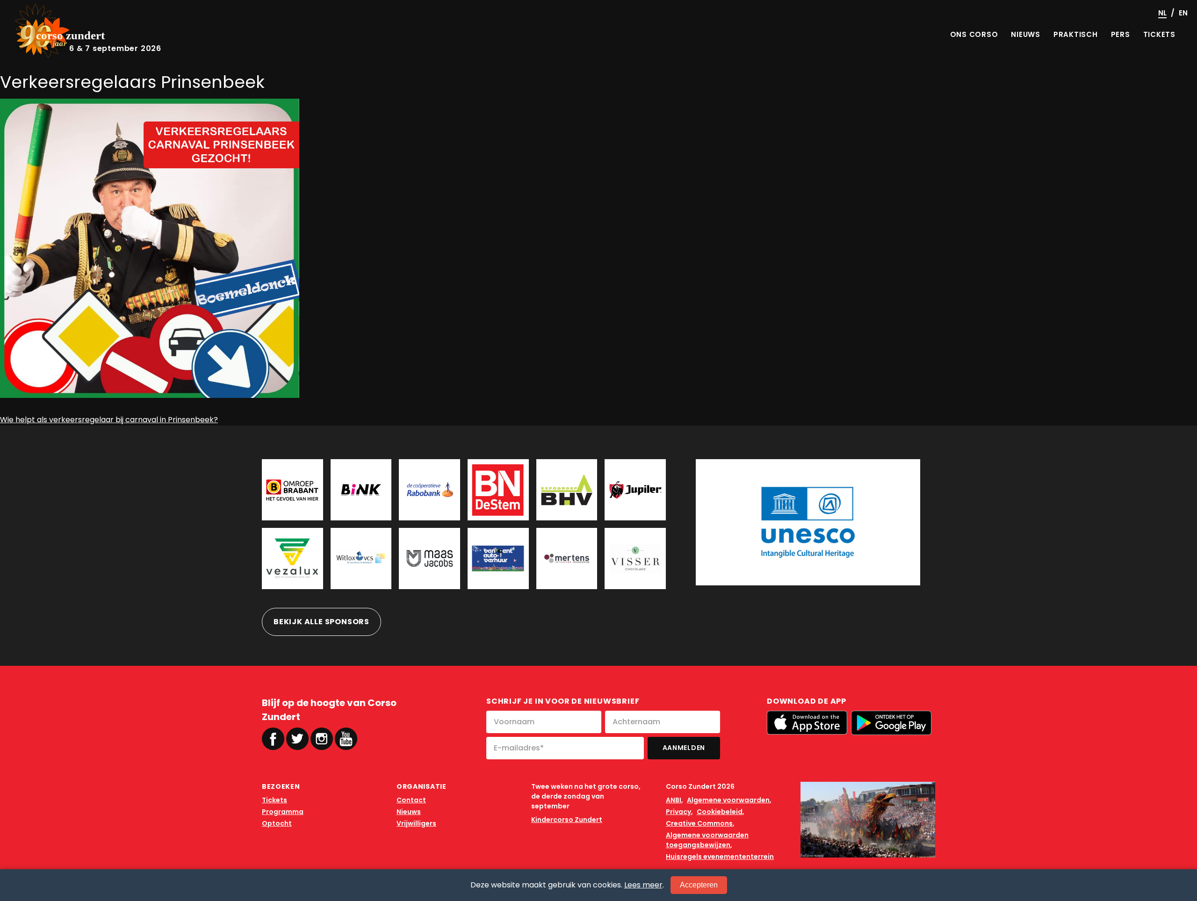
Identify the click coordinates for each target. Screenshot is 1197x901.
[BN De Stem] (498, 489)
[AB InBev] (635, 489)
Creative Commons (699, 823)
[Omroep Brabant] (292, 489)
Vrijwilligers (416, 823)
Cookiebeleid (720, 811)
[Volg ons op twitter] (297, 739)
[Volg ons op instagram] (321, 739)
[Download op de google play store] (891, 723)
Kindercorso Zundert (566, 819)
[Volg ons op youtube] (346, 738)
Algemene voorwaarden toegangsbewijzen (707, 840)
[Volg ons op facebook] (273, 739)
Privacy (678, 811)
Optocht (277, 823)
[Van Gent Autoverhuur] (498, 558)
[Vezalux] (292, 558)
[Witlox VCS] (361, 558)
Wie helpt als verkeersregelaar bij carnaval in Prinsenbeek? (109, 419)
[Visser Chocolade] (635, 558)
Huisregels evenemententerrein (720, 856)
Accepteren (699, 885)
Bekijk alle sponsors (321, 621)
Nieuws (409, 811)
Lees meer (643, 884)
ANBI (673, 800)
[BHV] (567, 489)
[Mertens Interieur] (567, 558)
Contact (411, 800)
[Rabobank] (429, 489)
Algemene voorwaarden (728, 800)
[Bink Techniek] (361, 489)
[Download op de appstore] (807, 723)
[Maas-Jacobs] (429, 558)
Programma (282, 811)
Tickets (274, 800)
